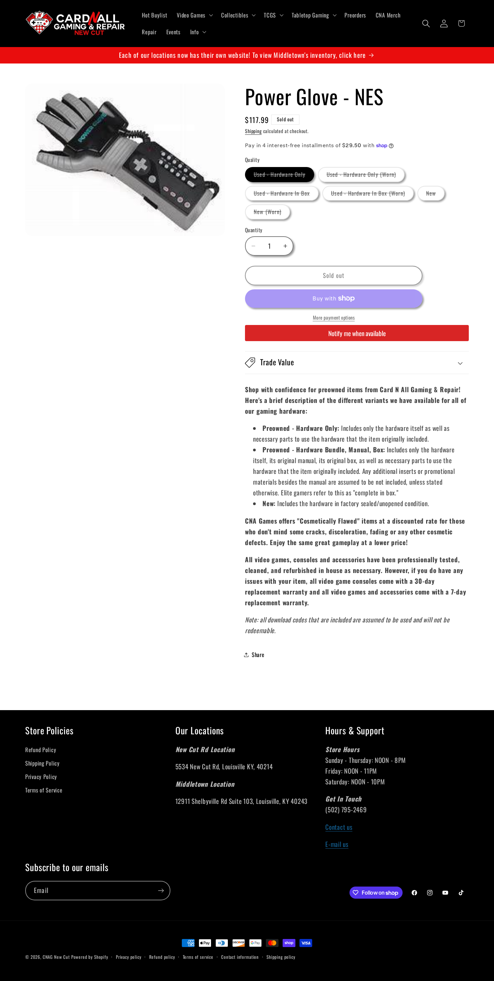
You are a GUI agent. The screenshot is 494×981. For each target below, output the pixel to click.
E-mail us (336, 844)
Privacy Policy (41, 776)
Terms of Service (44, 790)
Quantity (253, 230)
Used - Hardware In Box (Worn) (372, 195)
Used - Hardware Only (284, 176)
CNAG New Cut (56, 956)
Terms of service (198, 956)
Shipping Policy (42, 763)
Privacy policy (128, 956)
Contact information (240, 956)
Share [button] (258, 654)
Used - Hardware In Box (286, 195)
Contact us (338, 827)
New (435, 195)
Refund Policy (40, 749)
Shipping (253, 130)
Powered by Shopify (89, 956)
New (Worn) (272, 213)
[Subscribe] (161, 890)
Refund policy (162, 956)
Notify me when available (357, 333)
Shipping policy (280, 956)
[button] (194, 15)
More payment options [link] (334, 317)
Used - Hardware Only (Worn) (366, 176)
